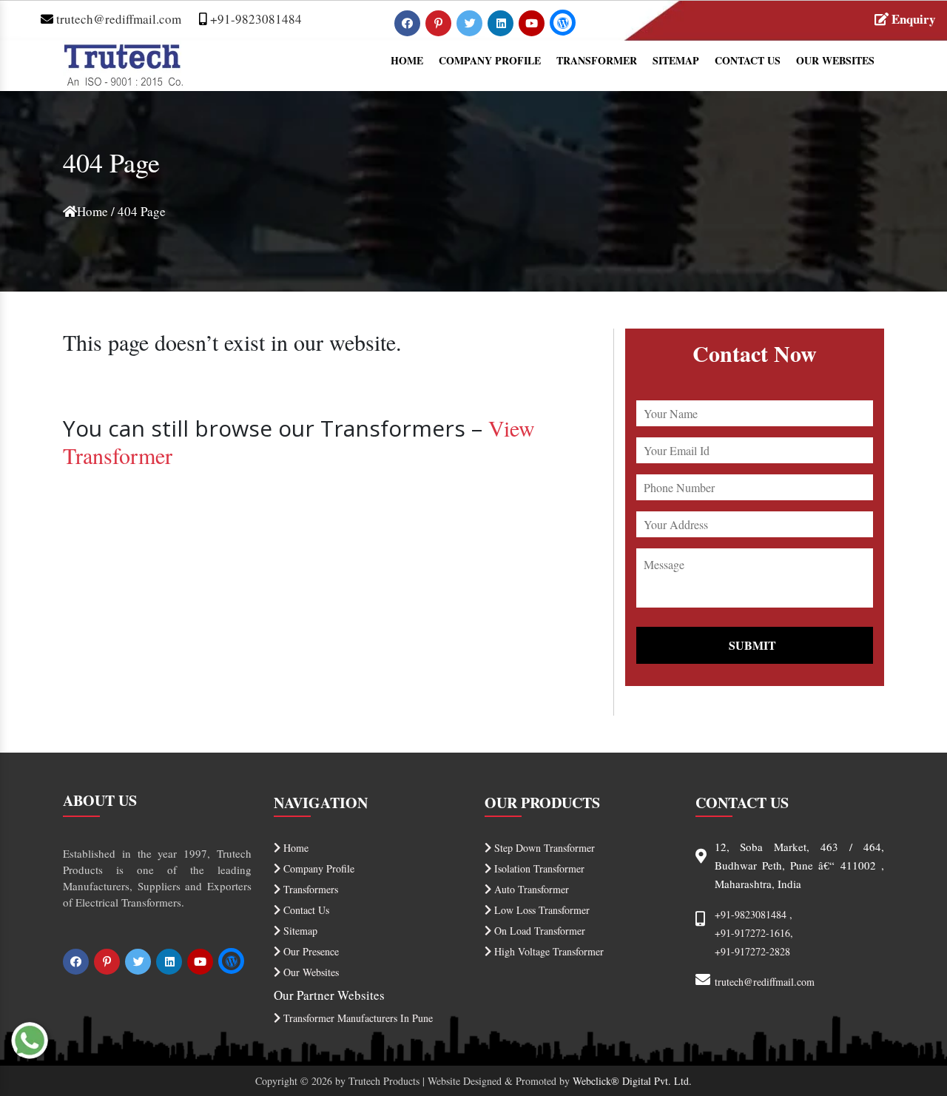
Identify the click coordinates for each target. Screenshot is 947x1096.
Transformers (309, 889)
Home (407, 60)
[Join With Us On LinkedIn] (502, 22)
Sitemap (676, 60)
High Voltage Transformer (547, 951)
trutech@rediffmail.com (117, 18)
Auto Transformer (530, 889)
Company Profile (490, 60)
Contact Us (748, 60)
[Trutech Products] (123, 62)
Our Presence (309, 951)
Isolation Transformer (537, 868)
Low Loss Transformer (540, 910)
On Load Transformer (538, 931)
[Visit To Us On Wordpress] (563, 22)
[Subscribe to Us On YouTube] (533, 22)
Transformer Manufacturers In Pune (356, 1018)
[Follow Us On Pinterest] (439, 22)
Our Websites (835, 60)
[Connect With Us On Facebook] (408, 22)
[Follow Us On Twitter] (470, 22)
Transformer (596, 60)
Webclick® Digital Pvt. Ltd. (632, 1081)
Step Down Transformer (543, 848)
